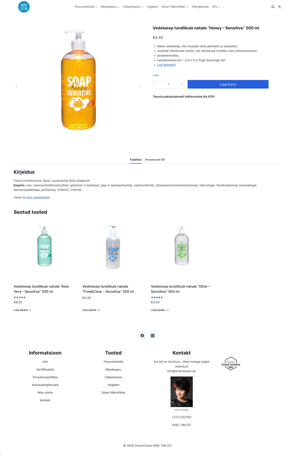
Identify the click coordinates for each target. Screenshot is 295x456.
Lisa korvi (228, 84)
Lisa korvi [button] (21, 310)
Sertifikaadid (45, 369)
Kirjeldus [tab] (136, 159)
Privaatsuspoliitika (45, 377)
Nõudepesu (113, 369)
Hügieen (152, 6)
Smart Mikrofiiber (113, 392)
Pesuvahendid (113, 361)
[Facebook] (142, 335)
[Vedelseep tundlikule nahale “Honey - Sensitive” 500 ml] (78, 86)
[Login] (279, 6)
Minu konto (45, 392)
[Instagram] (152, 335)
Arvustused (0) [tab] (155, 159)
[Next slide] (139, 86)
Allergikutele (200, 6)
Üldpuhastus (113, 377)
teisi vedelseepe (38, 197)
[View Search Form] (273, 7)
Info (45, 361)
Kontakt (45, 400)
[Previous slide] (16, 86)
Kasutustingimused (45, 385)
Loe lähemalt (166, 65)
